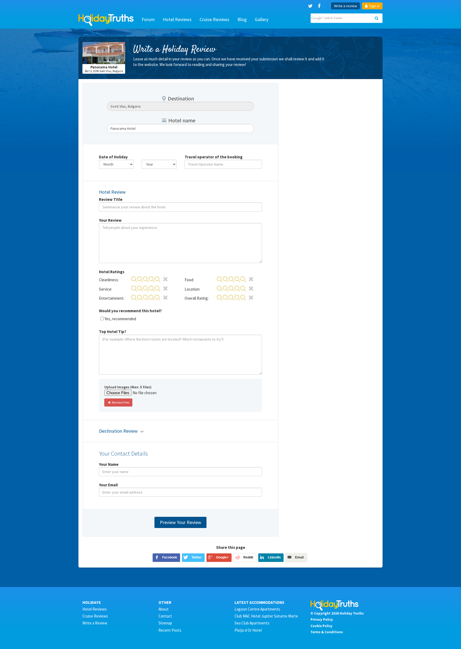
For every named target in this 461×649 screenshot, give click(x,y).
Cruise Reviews (214, 19)
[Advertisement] (332, 116)
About (163, 609)
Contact (165, 616)
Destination (181, 98)
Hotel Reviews (177, 19)
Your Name (108, 464)
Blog (242, 19)
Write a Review (94, 622)
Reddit (248, 557)
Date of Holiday (113, 156)
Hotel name (181, 120)
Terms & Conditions (327, 632)
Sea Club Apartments (252, 622)
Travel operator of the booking (214, 156)
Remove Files (120, 402)
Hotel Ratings (111, 271)
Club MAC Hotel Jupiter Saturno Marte (266, 616)
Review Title (110, 199)
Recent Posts (169, 630)
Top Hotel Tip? (112, 331)
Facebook (169, 557)
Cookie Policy (321, 626)
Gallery (261, 19)
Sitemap (165, 622)
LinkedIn (274, 557)
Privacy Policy (322, 619)
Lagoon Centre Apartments (257, 609)
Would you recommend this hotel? (130, 310)
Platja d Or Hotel (248, 630)
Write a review (345, 5)
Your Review (110, 220)
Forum (148, 19)
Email (299, 557)
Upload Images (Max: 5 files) (128, 387)
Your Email (108, 484)
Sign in (374, 5)
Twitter (197, 557)
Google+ (222, 557)
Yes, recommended (120, 318)
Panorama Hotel (103, 67)
